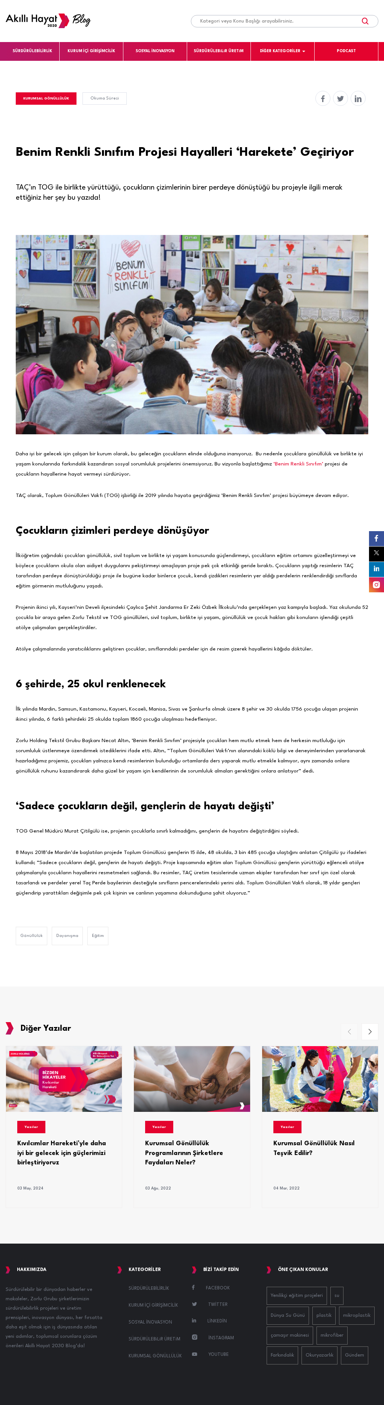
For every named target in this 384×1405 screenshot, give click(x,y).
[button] (370, 1031)
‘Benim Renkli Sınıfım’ (298, 464)
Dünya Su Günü (288, 1315)
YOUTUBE (218, 1354)
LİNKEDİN (217, 1321)
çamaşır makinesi (290, 1335)
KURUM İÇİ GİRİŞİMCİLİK (91, 51)
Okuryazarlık (319, 1355)
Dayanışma (67, 936)
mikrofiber (332, 1335)
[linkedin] (358, 98)
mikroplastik (356, 1315)
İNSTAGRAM (221, 1338)
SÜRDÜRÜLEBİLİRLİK (32, 51)
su (336, 1295)
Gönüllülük (31, 936)
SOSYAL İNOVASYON (155, 51)
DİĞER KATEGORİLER (280, 51)
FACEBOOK (218, 1288)
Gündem (354, 1355)
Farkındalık (282, 1355)
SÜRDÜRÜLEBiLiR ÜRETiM (218, 51)
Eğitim (98, 936)
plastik (324, 1315)
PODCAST (346, 51)
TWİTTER (218, 1305)
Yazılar (31, 1127)
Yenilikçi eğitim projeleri (297, 1295)
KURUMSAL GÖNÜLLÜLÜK (46, 98)
